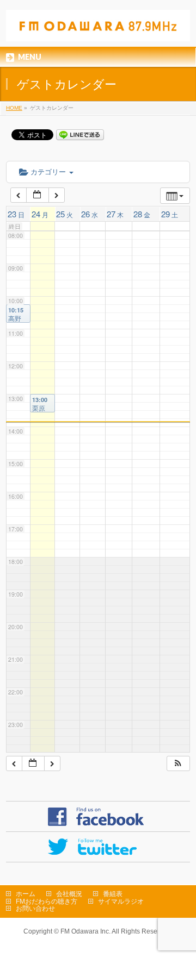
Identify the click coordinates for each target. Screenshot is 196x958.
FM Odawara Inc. (85, 931)
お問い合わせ (35, 908)
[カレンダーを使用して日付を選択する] (37, 195)
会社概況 (69, 894)
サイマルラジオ (121, 901)
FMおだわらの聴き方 (46, 901)
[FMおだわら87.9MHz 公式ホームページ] (98, 29)
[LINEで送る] (80, 134)
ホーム (25, 894)
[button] (178, 763)
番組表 (112, 894)
